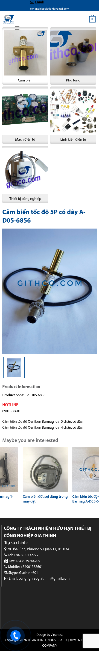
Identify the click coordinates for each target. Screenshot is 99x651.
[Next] (95, 475)
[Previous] (4, 475)
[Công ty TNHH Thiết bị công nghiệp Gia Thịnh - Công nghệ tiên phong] (8, 19)
